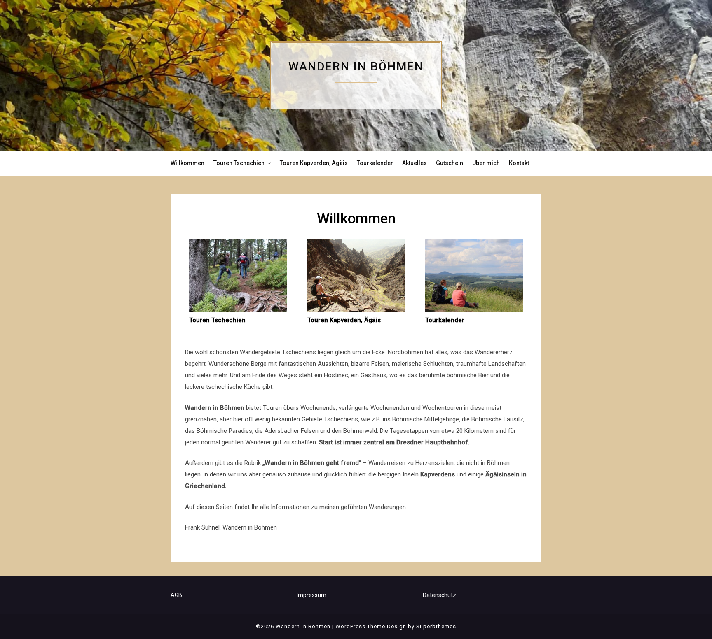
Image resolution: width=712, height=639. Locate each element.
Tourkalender (375, 163)
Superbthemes (436, 626)
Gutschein (449, 163)
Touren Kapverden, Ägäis (314, 163)
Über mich (486, 163)
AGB (176, 595)
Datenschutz (439, 595)
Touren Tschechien (239, 163)
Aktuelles (414, 163)
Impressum (311, 595)
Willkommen (187, 163)
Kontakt (519, 163)
